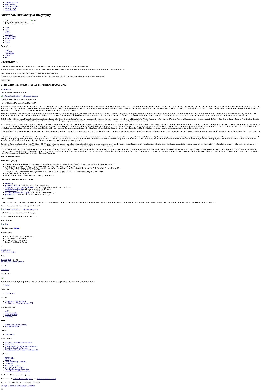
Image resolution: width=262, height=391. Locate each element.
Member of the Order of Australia (16, 325)
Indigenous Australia (11, 6)
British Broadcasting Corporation (15, 362)
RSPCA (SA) (9, 344)
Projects (7, 33)
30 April (3, 250)
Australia (21, 262)
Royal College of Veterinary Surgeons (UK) (19, 303)
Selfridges (8, 360)
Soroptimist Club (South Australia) (16, 348)
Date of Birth (9, 52)
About (7, 29)
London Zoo (9, 363)
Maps (6, 57)
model (7, 311)
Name (7, 50)
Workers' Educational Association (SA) (17, 371)
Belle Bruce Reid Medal (13, 326)
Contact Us (31, 386)
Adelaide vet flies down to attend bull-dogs (19, 187)
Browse (7, 40)
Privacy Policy (21, 386)
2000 (9, 260)
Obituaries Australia (11, 2)
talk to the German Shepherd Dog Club (17, 193)
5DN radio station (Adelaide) (14, 367)
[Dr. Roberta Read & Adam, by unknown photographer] (19, 96)
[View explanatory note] (2, 278)
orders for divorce (10, 191)
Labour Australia (10, 10)
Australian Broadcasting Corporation (17, 369)
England (13, 252)
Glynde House (9, 334)
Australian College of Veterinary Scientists (18, 342)
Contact (7, 31)
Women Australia (10, 8)
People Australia (10, 4)
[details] (17, 228)
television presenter (11, 315)
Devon (8, 252)
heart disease (5, 270)
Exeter (3, 252)
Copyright (4, 386)
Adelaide (4, 262)
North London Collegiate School (15, 301)
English (7, 285)
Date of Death (9, 54)
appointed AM (9, 194)
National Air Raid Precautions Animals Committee (21, 346)
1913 (8, 250)
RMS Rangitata (10, 293)
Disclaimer (12, 386)
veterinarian (8, 316)
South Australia (12, 262)
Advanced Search (10, 36)
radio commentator (11, 313)
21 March (4, 260)
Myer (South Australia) (12, 365)
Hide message (6, 80)
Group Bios (8, 35)
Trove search (9, 183)
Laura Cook (7, 89)
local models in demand (12, 185)
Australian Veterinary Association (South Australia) (21, 350)
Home (7, 27)
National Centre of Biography (23, 379)
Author (7, 55)
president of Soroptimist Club (14, 189)
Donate (7, 42)
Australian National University (46, 379)
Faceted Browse (10, 38)
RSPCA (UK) (9, 358)
